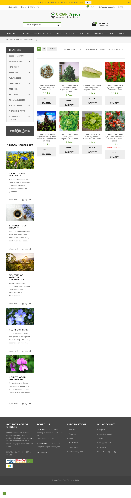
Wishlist (102, 447)
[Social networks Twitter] (103, 451)
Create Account (105, 434)
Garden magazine (76, 451)
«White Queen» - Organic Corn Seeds (92, 89)
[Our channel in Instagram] (109, 451)
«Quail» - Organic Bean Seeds (46, 89)
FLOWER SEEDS (15, 78)
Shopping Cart (105, 443)
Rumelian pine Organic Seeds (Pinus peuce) (69, 90)
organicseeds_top (52, 447)
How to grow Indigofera (17, 378)
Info (88, 2)
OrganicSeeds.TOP (59, 480)
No (110, 49)
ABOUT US (14, 7)
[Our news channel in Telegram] (115, 451)
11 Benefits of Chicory (18, 226)
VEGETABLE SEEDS (16, 61)
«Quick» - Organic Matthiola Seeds (114, 89)
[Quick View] (46, 72)
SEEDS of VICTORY (16, 56)
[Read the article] (20, 168)
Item (73, 49)
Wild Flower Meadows (17, 174)
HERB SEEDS (14, 67)
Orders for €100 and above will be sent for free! (60, 2)
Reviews (72, 434)
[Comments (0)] (26, 200)
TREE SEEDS (14, 89)
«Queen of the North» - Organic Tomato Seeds (114, 139)
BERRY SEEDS (14, 72)
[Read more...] (22, 200)
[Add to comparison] (54, 72)
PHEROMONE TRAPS (17, 111)
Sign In (102, 430)
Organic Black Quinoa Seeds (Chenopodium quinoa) (46, 139)
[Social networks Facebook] (98, 451)
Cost (80, 49)
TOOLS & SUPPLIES (17, 100)
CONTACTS (34, 7)
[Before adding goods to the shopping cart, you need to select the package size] (39, 72)
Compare (52, 49)
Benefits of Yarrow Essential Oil (17, 277)
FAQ (24, 7)
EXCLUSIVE (13, 94)
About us (72, 430)
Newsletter (73, 447)
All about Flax (18, 329)
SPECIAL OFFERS (15, 105)
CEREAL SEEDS (14, 83)
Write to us (55, 444)
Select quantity (46, 100)
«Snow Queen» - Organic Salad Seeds (92, 138)
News (71, 438)
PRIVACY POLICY (12, 452)
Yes (102, 49)
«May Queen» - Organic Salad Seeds (69, 138)
